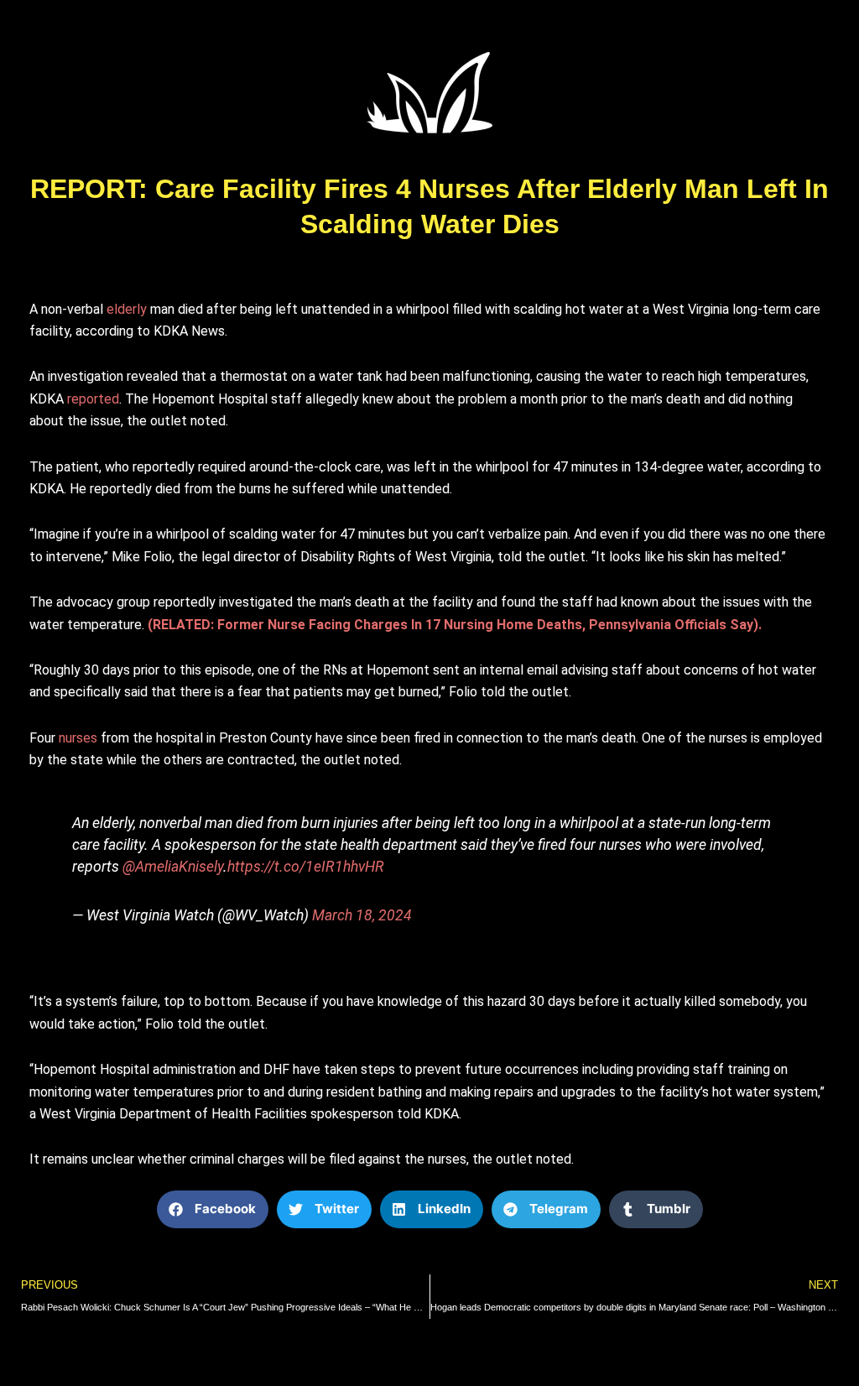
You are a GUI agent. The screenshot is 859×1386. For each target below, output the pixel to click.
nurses (78, 738)
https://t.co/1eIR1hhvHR (305, 866)
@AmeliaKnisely (172, 866)
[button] (212, 1209)
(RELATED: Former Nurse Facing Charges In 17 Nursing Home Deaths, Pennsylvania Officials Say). (455, 625)
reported (93, 399)
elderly (127, 309)
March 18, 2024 (362, 915)
